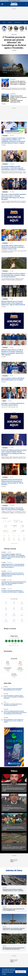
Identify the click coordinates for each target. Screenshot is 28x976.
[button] (10, 75)
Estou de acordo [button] (20, 971)
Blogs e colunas (10, 628)
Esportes (10, 22)
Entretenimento (18, 22)
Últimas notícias (10, 549)
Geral (4, 22)
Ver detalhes (14, 643)
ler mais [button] (4, 974)
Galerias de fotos (14, 870)
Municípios (8, 651)
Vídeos (14, 771)
